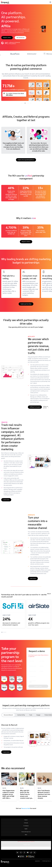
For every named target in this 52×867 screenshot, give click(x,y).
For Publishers (26, 825)
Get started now (20, 37)
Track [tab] (30, 715)
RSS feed (34, 852)
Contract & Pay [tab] (21, 715)
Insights (26, 828)
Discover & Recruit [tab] (8, 715)
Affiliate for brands (35, 407)
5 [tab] (28, 102)
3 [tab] (25, 102)
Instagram (21, 852)
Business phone (32, 671)
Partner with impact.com (26, 831)
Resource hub (25, 808)
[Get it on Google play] (30, 856)
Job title (41, 666)
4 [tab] (27, 102)
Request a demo (7, 37)
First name (31, 661)
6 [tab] (30, 102)
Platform (26, 819)
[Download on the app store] (21, 856)
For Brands (26, 822)
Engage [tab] (38, 715)
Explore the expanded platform (26, 159)
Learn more (6, 499)
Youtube (27, 852)
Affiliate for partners (45, 407)
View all (49, 593)
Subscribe (26, 848)
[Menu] (50, 2)
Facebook (24, 852)
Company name (32, 676)
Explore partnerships (26, 304)
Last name (42, 661)
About (26, 834)
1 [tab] (21, 102)
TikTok (31, 852)
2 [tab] (23, 102)
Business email (32, 666)
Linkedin (17, 852)
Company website (32, 680)
